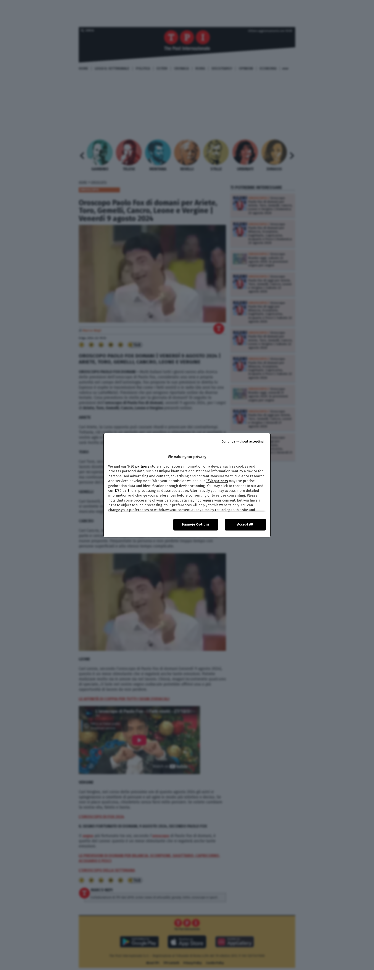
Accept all (245, 524)
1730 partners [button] (138, 466)
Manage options (196, 524)
